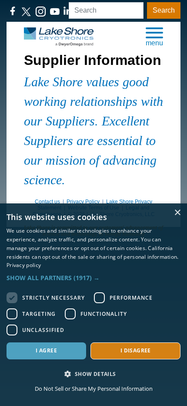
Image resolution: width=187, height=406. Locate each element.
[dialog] (93, 304)
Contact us (47, 202)
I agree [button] (46, 350)
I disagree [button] (135, 350)
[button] (154, 36)
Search (164, 10)
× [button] (177, 213)
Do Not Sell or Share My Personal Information (94, 388)
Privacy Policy (83, 202)
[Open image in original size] (59, 36)
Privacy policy (24, 265)
